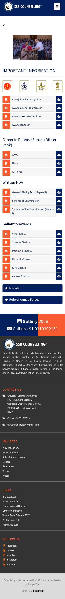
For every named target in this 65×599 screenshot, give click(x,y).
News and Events (11, 452)
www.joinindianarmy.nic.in (27, 99)
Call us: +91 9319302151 (19, 418)
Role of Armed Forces (23, 299)
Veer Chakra (19, 233)
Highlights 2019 (10, 524)
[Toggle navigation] (57, 6)
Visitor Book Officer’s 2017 (16, 515)
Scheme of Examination (25, 200)
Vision (5, 471)
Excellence (8, 466)
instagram (11, 559)
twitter (10, 550)
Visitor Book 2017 (11, 520)
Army (15, 154)
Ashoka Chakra (20, 276)
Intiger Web (34, 584)
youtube (11, 564)
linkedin (10, 555)
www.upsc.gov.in (21, 124)
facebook (11, 545)
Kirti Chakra (19, 267)
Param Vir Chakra (22, 250)
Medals (13, 288)
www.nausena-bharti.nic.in (27, 107)
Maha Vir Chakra (21, 259)
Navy (15, 163)
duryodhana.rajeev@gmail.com (23, 424)
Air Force (17, 171)
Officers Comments (12, 510)
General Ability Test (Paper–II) (29, 192)
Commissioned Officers (14, 506)
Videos (6, 475)
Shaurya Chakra (21, 242)
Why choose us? (10, 447)
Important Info (10, 501)
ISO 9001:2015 (9, 496)
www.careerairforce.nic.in (26, 116)
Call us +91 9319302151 (35, 329)
